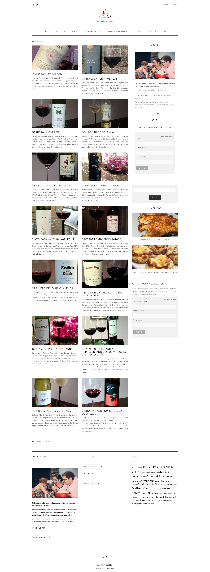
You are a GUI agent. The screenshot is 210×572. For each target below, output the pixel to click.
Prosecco (171, 493)
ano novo (142, 472)
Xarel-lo (151, 503)
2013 (160, 467)
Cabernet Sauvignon (159, 476)
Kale (111, 565)
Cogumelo (135, 484)
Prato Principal (163, 493)
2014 (169, 467)
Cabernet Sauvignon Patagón (102, 239)
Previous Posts (42, 441)
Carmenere (146, 480)
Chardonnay (166, 480)
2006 (133, 467)
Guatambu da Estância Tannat (53, 349)
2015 (136, 472)
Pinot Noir (147, 493)
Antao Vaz (149, 473)
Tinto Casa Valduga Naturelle (53, 239)
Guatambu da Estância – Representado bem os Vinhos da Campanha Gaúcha (104, 352)
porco (156, 493)
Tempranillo (171, 497)
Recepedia (135, 497)
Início (46, 31)
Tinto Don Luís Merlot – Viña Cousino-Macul (102, 294)
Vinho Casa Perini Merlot (99, 78)
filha (157, 484)
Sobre (166, 4)
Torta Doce (145, 500)
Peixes (136, 493)
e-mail (139, 138)
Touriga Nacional (139, 503)
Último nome (140, 157)
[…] (143, 107)
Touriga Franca (167, 500)
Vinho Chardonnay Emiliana (51, 411)
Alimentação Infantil (119, 31)
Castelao (156, 481)
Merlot (147, 488)
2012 (152, 467)
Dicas (139, 31)
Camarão (135, 481)
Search (154, 197)
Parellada (166, 489)
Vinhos (75, 31)
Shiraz (152, 497)
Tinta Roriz (136, 500)
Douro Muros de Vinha (98, 132)
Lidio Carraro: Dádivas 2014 (51, 185)
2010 (140, 467)
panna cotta (157, 489)
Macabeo (173, 484)
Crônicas (153, 31)
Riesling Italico (145, 497)
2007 (137, 468)
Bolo (167, 472)
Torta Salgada (156, 500)
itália (167, 484)
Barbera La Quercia (46, 132)
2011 (145, 467)
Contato (174, 4)
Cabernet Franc (139, 476)
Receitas (60, 31)
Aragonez (156, 473)
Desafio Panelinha (146, 484)
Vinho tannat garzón (47, 74)
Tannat (160, 497)
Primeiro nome (141, 148)
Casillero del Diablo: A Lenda (52, 288)
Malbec (137, 488)
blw (162, 472)
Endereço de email (140, 301)
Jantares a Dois (93, 31)
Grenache (162, 484)
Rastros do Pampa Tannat (100, 185)
